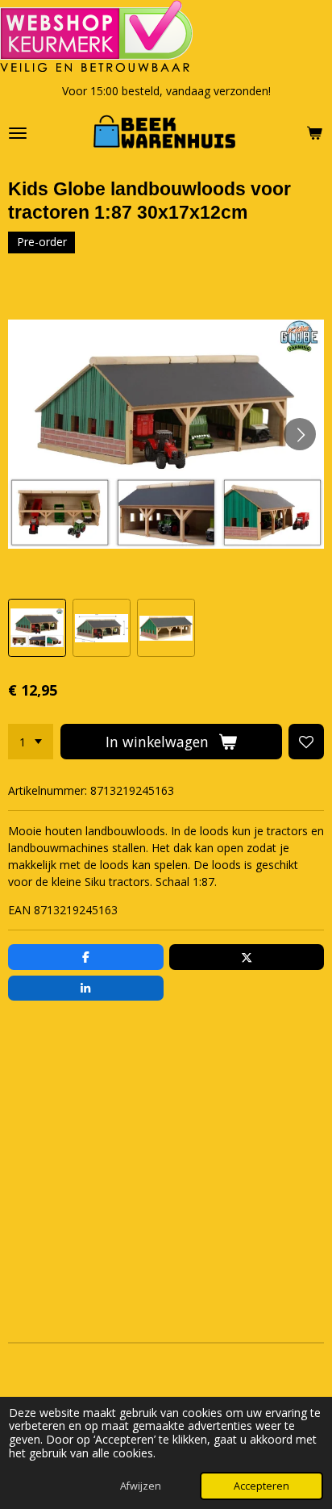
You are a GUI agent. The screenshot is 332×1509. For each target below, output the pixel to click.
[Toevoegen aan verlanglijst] (306, 741)
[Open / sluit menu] (17, 133)
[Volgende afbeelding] (300, 434)
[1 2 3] (30, 741)
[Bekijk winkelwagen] (314, 133)
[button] (37, 628)
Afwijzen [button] (140, 1486)
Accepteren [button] (261, 1486)
